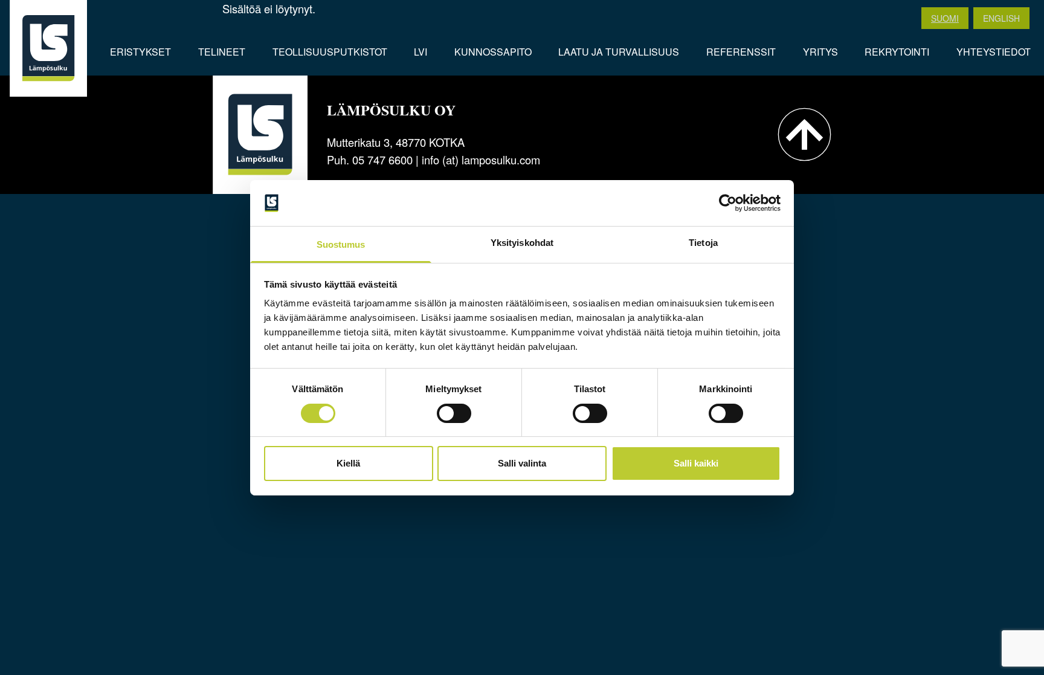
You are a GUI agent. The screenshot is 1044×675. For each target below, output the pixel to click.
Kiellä (348, 463)
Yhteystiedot (993, 52)
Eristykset (140, 52)
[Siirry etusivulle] (48, 48)
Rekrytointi (897, 52)
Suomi (945, 18)
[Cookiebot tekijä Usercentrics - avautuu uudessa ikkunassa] (728, 203)
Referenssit (741, 52)
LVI (420, 52)
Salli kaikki (696, 463)
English (1001, 18)
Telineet (221, 52)
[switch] (454, 413)
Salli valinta (522, 463)
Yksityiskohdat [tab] (522, 242)
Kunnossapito (493, 52)
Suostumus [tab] (341, 244)
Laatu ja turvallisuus (618, 52)
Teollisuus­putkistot (329, 52)
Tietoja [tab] (703, 242)
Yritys (820, 52)
